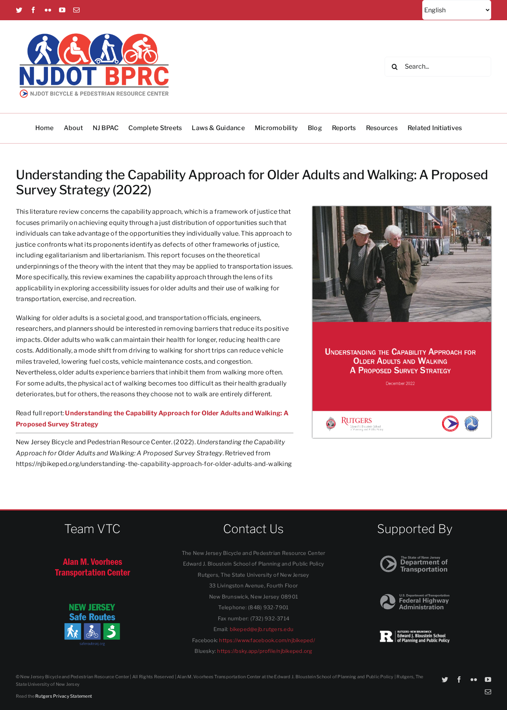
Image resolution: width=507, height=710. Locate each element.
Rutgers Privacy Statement (63, 696)
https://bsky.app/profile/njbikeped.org (264, 651)
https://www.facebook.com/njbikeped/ (266, 640)
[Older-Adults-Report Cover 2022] (402, 209)
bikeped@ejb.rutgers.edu (262, 629)
